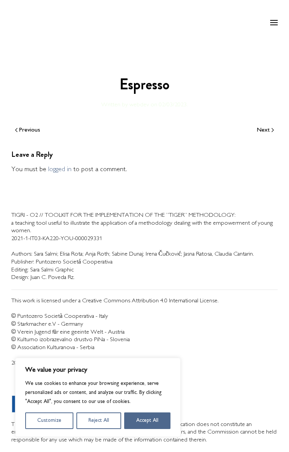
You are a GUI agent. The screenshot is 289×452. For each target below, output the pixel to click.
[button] (274, 22)
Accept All (147, 420)
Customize (49, 420)
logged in (59, 170)
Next (263, 130)
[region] (98, 397)
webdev (139, 105)
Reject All (98, 420)
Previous (29, 130)
